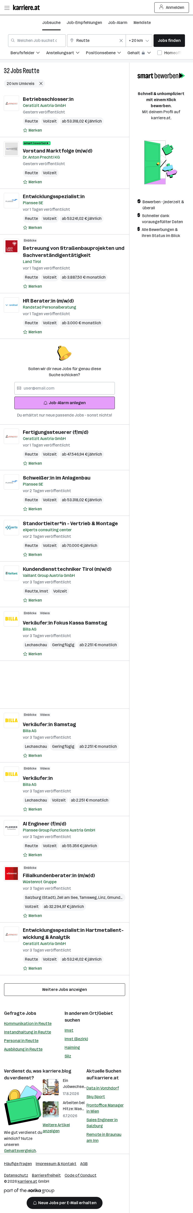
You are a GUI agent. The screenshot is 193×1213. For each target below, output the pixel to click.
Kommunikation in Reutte (28, 1023)
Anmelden (175, 7)
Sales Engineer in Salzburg (102, 1122)
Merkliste (142, 22)
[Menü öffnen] (7, 7)
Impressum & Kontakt (56, 1163)
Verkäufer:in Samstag (49, 724)
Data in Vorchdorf (102, 1088)
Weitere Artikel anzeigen (56, 1127)
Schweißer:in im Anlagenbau (56, 478)
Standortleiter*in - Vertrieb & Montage (70, 523)
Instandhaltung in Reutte (27, 1032)
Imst (43, 591)
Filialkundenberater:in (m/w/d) (59, 875)
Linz (102, 897)
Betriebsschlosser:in (48, 99)
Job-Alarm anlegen (67, 402)
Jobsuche (51, 22)
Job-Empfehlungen (84, 22)
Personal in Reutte (21, 1040)
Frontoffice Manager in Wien (105, 1108)
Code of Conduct (80, 1175)
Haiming (72, 1047)
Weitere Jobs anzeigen (64, 989)
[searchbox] (64, 388)
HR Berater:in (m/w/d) (48, 301)
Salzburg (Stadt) (41, 897)
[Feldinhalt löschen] (121, 40)
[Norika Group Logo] (29, 1191)
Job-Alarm (117, 22)
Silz (68, 1056)
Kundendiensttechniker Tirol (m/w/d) (67, 569)
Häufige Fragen (18, 1163)
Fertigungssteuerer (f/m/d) (55, 432)
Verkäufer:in (38, 778)
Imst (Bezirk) (76, 1039)
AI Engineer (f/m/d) (44, 824)
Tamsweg (88, 897)
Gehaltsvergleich (20, 1150)
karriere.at (106, 1078)
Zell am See (68, 897)
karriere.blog (57, 1071)
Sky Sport (95, 1096)
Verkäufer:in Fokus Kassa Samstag (65, 623)
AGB (84, 1163)
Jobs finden (169, 40)
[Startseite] (28, 7)
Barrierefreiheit (46, 1175)
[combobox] (37, 40)
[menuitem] (28, 53)
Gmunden (116, 897)
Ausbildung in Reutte (23, 1049)
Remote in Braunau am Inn (103, 1137)
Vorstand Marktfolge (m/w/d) (57, 151)
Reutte (31, 71)
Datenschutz (16, 1175)
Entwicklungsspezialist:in (54, 196)
